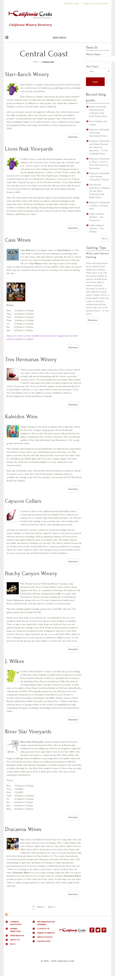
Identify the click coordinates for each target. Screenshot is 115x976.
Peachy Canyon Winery (31, 574)
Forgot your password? (95, 3)
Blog (13, 944)
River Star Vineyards (28, 732)
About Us (15, 940)
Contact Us (43, 928)
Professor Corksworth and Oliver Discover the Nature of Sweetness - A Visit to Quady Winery (99, 147)
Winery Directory (15, 929)
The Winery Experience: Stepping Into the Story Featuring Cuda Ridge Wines (99, 191)
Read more (74, 137)
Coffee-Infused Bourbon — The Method (96, 228)
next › (41, 907)
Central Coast (48, 62)
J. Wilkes (14, 661)
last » (51, 907)
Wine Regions (17, 935)
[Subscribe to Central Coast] (6, 914)
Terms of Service (46, 933)
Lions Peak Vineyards (29, 149)
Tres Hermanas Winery (31, 359)
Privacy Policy (45, 937)
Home (35, 62)
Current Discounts (16, 923)
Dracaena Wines (23, 829)
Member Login (71, 3)
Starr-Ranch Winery (27, 74)
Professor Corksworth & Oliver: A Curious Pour (99, 205)
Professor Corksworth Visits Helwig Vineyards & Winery (99, 176)
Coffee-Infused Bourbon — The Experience (96, 217)
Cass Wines (18, 240)
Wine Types (92, 66)
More (105, 238)
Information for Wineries (46, 923)
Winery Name (93, 54)
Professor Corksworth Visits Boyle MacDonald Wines (99, 132)
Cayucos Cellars (23, 501)
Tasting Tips (43, 941)
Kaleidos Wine (21, 417)
